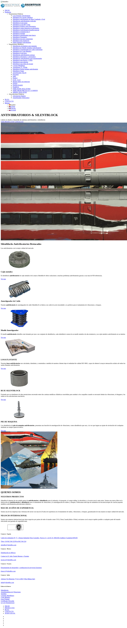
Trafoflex (4, 594)
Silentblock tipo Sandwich (21, 40)
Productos (8, 12)
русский (13, 110)
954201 (15, 83)
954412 (15, 78)
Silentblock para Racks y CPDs (22, 60)
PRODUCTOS (9, 608)
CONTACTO (9, 101)
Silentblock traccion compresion (23, 39)
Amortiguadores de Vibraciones (11, 592)
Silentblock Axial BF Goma (21, 24)
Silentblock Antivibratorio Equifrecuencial (26, 30)
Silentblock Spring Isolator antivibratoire (25, 69)
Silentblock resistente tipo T (21, 32)
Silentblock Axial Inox (20, 53)
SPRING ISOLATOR (20, 92)
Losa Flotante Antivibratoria (21, 16)
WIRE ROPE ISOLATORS (21, 89)
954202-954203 (18, 85)
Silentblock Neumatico (20, 37)
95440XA (16, 87)
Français (13, 108)
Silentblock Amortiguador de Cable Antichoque (27, 49)
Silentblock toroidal (19, 33)
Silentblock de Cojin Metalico (22, 51)
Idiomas (7, 103)
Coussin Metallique (19, 65)
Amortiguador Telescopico (21, 98)
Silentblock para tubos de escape (23, 64)
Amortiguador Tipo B (19, 73)
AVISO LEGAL (10, 613)
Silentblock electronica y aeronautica (24, 57)
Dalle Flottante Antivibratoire (22, 42)
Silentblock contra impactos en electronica (26, 28)
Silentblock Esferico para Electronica (24, 26)
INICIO (7, 10)
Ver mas (3, 279)
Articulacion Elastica (19, 96)
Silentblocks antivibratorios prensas (24, 55)
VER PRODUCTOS (7, 121)
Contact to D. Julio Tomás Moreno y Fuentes (15, 556)
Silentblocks (4, 590)
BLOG (7, 99)
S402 (14, 76)
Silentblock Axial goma (20, 23)
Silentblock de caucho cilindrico (23, 17)
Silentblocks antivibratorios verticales (24, 21)
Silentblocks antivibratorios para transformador (27, 58)
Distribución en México (8, 553)
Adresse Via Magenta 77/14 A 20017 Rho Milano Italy (18, 579)
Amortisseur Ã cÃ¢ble (20, 67)
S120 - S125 (17, 80)
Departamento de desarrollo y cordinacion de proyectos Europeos (21, 567)
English (12, 106)
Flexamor (16, 74)
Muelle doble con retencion (21, 81)
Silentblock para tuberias (20, 62)
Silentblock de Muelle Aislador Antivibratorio (27, 48)
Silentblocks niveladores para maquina (25, 46)
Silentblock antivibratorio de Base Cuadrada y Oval (29, 19)
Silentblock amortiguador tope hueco (24, 35)
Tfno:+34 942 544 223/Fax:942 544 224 (13, 541)
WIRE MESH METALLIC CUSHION (25, 90)
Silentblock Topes (18, 71)
